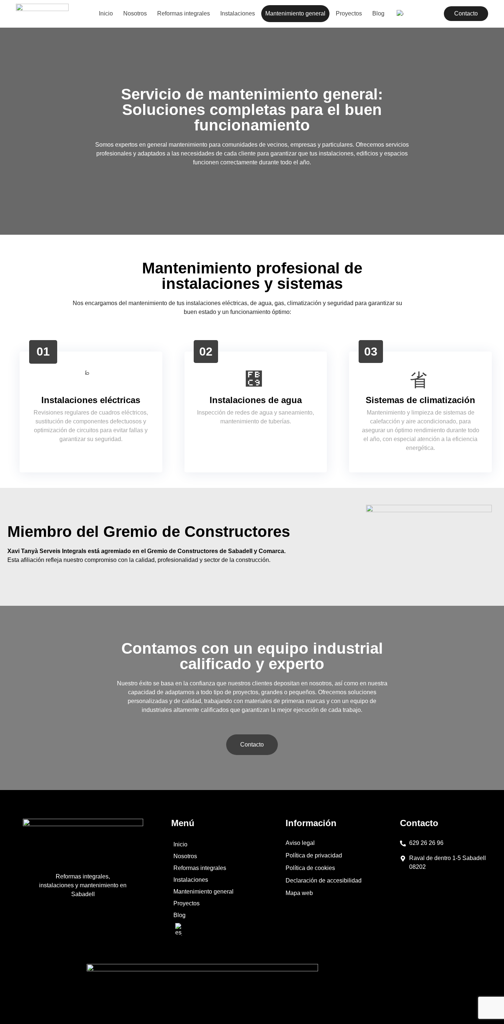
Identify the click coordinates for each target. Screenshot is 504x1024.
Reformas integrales (183, 13)
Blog (378, 13)
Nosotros (135, 13)
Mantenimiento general (295, 13)
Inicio (106, 13)
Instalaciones (237, 13)
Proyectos (349, 13)
